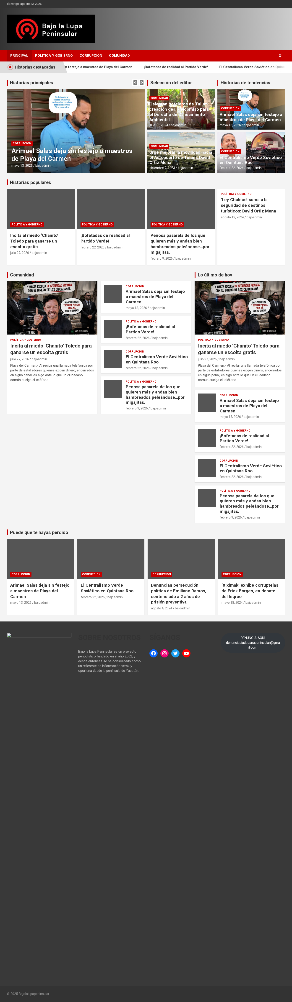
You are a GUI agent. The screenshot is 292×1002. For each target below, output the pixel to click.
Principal (19, 56)
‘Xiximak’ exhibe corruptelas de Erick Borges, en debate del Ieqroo (250, 591)
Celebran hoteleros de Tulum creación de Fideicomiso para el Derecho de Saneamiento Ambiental (179, 111)
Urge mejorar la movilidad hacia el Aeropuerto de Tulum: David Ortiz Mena (180, 157)
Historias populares (30, 182)
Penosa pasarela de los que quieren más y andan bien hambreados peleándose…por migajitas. (180, 244)
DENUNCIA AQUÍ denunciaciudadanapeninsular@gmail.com (253, 642)
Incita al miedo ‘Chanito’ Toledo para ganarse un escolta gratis (34, 241)
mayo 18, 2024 (232, 602)
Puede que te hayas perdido (39, 532)
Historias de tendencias (245, 82)
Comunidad (119, 56)
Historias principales (31, 82)
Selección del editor (171, 82)
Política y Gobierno (54, 56)
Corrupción (91, 56)
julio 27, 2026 (19, 253)
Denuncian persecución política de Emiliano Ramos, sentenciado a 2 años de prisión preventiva (178, 594)
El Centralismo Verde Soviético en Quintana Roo (240, 67)
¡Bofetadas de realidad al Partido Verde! (158, 67)
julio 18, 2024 (158, 125)
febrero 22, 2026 (232, 168)
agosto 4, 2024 (161, 608)
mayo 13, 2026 (22, 165)
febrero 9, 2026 (162, 258)
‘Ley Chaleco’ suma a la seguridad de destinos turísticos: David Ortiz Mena (248, 205)
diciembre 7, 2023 (162, 168)
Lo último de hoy (215, 275)
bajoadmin (43, 165)
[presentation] (135, 82)
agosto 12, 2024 (232, 217)
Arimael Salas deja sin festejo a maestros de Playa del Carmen (251, 117)
